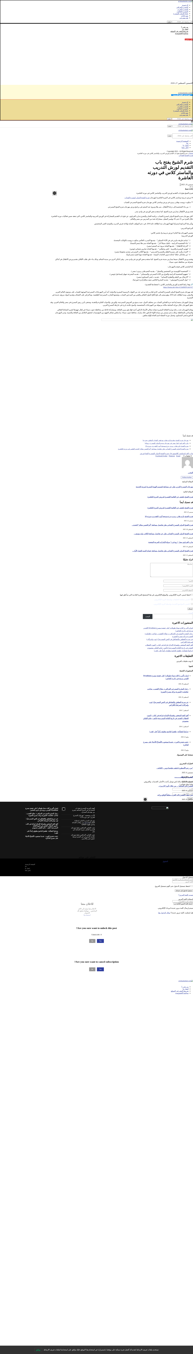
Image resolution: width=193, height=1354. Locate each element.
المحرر (190, 473)
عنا (187, 143)
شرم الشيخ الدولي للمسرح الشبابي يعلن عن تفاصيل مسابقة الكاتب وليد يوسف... (163, 534)
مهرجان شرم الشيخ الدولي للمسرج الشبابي (159, 453)
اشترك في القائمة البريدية (181, 95)
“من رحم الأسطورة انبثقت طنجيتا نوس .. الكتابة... (174, 768)
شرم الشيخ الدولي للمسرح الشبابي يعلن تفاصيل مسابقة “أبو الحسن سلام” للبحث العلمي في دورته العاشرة (153, 449)
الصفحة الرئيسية (182, 141)
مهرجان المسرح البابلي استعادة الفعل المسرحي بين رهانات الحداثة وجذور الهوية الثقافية (83, 822)
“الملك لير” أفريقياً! (41, 78)
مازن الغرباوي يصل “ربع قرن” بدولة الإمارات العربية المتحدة (170, 542)
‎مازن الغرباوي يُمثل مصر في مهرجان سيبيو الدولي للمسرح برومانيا (167, 443)
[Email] (178, 91)
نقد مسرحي (183, 18)
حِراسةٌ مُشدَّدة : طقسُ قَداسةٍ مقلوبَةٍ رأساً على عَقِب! (173, 651)
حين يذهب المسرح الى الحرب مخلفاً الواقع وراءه (175, 795)
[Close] (192, 128)
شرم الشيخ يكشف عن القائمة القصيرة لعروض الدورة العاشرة (170, 508)
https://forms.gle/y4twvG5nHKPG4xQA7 (178, 287)
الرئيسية (185, 5)
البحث (191, 613)
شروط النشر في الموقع (179, 31)
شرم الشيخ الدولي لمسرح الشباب (137, 198)
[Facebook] (191, 91)
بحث (169, 22)
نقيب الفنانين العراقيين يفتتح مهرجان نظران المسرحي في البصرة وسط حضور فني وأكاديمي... (83, 837)
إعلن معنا (185, 147)
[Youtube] (182, 91)
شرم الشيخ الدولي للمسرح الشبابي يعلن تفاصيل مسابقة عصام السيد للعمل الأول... (162, 551)
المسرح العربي (182, 9)
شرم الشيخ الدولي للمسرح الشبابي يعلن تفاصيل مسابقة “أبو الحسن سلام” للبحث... (162, 525)
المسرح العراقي (182, 7)
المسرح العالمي (182, 11)
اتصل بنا (185, 29)
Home (191, 153)
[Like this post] (182, 456)
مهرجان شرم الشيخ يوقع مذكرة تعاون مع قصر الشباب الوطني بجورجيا (166, 440)
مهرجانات (184, 16)
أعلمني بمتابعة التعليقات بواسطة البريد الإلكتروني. (172, 599)
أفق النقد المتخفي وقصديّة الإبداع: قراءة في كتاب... (26, 57)
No (92, 941)
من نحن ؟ (184, 27)
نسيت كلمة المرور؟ (185, 895)
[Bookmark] (180, 184)
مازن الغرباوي (188, 453)
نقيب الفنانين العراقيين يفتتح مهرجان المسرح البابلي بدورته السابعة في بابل (83, 829)
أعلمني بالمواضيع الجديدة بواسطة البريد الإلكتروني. (171, 604)
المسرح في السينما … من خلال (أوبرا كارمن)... (175, 786)
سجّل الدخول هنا (164, 913)
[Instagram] (186, 91)
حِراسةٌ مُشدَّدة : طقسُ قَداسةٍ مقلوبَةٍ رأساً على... (27, 60)
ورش (142, 453)
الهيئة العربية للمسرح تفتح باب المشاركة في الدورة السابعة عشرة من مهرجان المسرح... (83, 810)
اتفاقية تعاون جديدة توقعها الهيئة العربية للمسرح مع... (26, 81)
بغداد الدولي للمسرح (180, 14)
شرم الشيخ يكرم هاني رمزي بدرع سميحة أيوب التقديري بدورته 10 (167, 446)
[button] (182, 38)
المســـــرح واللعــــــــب (183, 777)
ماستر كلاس (179, 453)
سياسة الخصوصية (181, 33)
